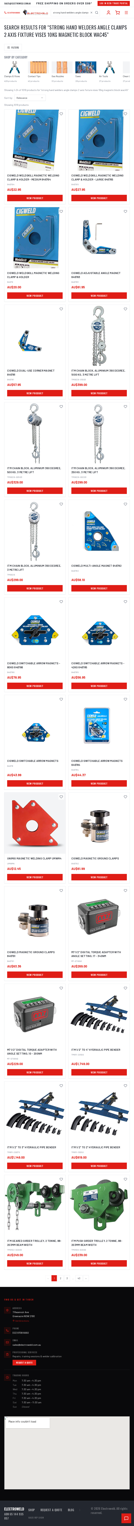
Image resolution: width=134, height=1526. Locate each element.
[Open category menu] (126, 12)
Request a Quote (24, 1362)
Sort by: (8, 97)
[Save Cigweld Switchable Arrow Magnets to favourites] (61, 699)
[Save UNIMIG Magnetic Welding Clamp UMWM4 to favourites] (61, 797)
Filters (15, 47)
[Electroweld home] (35, 12)
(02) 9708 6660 (21, 1332)
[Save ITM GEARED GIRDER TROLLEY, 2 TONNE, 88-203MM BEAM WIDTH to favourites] (61, 1179)
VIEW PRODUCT (35, 198)
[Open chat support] (126, 1518)
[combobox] (75, 12)
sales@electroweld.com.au (17, 3)
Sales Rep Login (36, 1517)
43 (79, 1278)
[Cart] (117, 12)
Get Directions (22, 1321)
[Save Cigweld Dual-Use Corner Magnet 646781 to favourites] (61, 309)
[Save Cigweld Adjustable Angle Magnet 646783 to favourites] (125, 211)
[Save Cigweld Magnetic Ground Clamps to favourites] (125, 797)
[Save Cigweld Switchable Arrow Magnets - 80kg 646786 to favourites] (61, 601)
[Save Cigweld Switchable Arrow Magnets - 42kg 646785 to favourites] (125, 601)
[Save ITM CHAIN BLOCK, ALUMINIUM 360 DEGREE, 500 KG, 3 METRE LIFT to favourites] (61, 406)
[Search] (97, 12)
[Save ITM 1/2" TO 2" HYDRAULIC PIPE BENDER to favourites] (125, 1085)
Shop (31, 1510)
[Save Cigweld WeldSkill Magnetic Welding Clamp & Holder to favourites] (61, 211)
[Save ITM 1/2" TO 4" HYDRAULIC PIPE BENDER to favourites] (125, 988)
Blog (71, 1510)
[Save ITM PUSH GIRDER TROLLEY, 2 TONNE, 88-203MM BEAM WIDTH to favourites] (125, 1179)
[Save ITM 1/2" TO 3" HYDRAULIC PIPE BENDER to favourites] (61, 1085)
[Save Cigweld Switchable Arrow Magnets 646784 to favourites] (125, 699)
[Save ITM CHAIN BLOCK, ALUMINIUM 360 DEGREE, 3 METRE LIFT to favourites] (61, 504)
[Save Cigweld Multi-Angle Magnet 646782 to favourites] (125, 504)
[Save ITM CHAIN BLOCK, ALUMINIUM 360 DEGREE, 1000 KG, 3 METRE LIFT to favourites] (125, 309)
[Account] (108, 12)
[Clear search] (91, 12)
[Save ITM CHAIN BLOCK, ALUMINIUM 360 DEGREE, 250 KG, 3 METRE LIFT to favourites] (125, 406)
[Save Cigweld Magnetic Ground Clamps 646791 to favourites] (61, 890)
